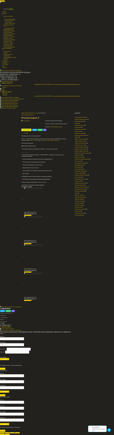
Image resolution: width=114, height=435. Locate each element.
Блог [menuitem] (4, 66)
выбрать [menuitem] (11, 8)
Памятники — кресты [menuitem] (8, 38)
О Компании (71, 84)
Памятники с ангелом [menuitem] (8, 44)
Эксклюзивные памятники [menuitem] (9, 47)
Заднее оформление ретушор (31, 112)
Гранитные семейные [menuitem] (9, 20)
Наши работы (60, 84)
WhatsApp (40, 129)
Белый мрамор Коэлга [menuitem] (8, 29)
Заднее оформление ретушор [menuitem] (10, 57)
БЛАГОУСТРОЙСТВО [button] (7, 49)
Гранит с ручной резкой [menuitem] (10, 23)
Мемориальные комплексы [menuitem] (9, 33)
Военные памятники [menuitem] (8, 35)
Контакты (78, 84)
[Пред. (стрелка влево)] (2, 434)
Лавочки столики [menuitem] (7, 51)
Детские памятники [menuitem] (8, 45)
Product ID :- (2, 352)
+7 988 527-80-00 (5, 92)
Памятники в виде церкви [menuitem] (9, 36)
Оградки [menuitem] (5, 52)
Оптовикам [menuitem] (5, 63)
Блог (75, 84)
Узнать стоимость (26, 129)
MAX (45, 129)
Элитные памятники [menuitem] (8, 32)
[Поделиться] (12, 432)
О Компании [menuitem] (5, 64)
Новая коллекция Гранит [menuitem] (10, 19)
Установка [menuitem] (5, 60)
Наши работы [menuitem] (5, 61)
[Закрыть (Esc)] (17, 432)
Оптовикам (65, 84)
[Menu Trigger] (2, 1)
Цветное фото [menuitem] (7, 55)
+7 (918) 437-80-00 (6, 83)
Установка (55, 84)
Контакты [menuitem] (5, 67)
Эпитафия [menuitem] (6, 58)
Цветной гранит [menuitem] (8, 22)
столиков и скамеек (34, 140)
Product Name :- (3, 349)
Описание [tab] (26, 133)
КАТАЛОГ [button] (5, 14)
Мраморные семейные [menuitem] (10, 28)
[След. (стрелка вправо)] (7, 434)
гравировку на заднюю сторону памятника (50, 140)
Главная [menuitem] (4, 11)
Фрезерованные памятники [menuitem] (9, 30)
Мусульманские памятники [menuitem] (9, 39)
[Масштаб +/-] (2, 432)
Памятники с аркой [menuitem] (8, 41)
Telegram (34, 129)
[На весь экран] (7, 432)
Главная (36, 84)
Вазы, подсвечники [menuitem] (8, 54)
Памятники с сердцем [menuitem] (8, 42)
